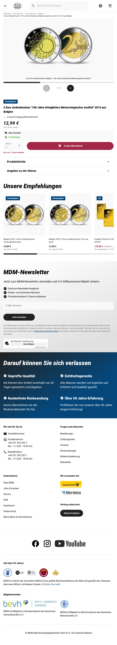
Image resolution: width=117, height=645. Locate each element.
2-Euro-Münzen (30, 14)
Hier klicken (28, 344)
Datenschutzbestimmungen (46, 331)
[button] (5, 6)
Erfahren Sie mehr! (51, 584)
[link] (17, 5)
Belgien (41, 14)
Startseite (7, 14)
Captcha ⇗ (41, 347)
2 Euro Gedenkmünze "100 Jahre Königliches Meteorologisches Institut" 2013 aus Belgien (37, 16)
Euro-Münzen (18, 14)
